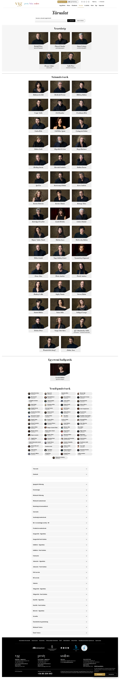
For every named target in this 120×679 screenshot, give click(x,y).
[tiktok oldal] (88, 1)
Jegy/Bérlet (62, 5)
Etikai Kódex (74, 640)
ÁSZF (60, 640)
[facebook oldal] (82, 1)
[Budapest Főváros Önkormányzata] (38, 648)
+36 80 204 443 (45, 673)
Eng (95, 1)
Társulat (81, 5)
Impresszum (35, 640)
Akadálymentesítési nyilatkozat (86, 640)
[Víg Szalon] (36, 4)
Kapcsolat (101, 5)
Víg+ (96, 5)
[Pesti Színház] (26, 4)
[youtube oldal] (86, 1)
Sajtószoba (98, 640)
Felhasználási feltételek (52, 640)
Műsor (68, 5)
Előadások (74, 5)
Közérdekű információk (24, 640)
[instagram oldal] (84, 1)
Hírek (92, 5)
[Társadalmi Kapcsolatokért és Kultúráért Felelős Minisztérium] (52, 650)
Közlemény (41, 640)
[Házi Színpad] (31, 4)
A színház (86, 5)
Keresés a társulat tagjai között (43, 18)
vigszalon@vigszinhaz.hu (68, 662)
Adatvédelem (66, 640)
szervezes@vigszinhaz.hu (23, 663)
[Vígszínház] (18, 4)
